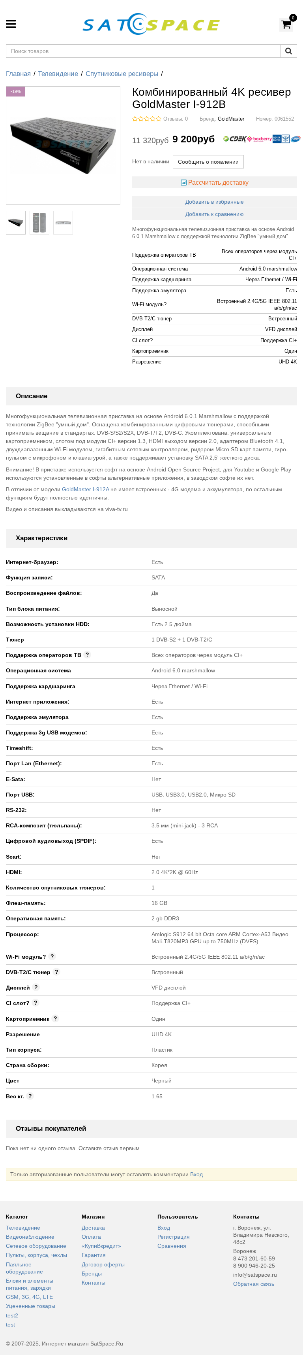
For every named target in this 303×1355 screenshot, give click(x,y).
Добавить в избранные (214, 202)
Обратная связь (253, 1284)
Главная (18, 74)
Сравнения (171, 1246)
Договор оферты (103, 1264)
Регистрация (173, 1237)
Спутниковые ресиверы (122, 74)
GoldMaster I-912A (85, 489)
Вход (196, 1174)
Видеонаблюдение (30, 1237)
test (10, 1324)
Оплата (91, 1237)
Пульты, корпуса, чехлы (36, 1255)
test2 (12, 1315)
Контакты (93, 1282)
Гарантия (94, 1255)
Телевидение (58, 74)
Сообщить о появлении (208, 162)
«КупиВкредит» (101, 1246)
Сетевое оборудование (36, 1246)
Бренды (92, 1273)
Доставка (93, 1227)
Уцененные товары (30, 1306)
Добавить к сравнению (214, 214)
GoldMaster (231, 119)
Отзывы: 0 (175, 119)
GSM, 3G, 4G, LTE (29, 1297)
